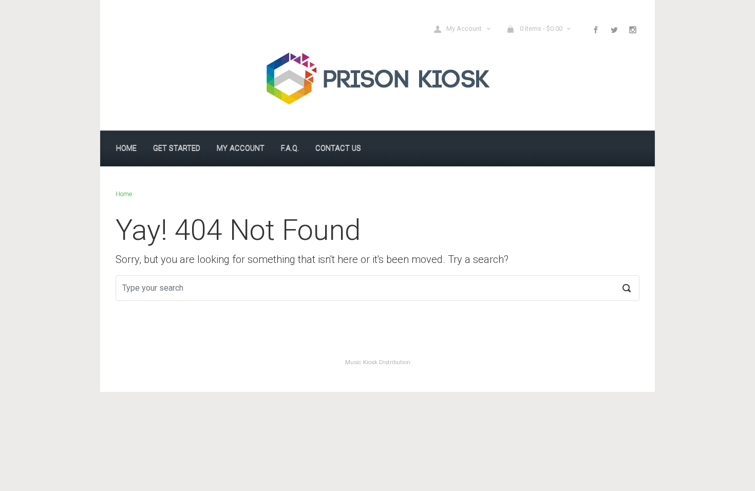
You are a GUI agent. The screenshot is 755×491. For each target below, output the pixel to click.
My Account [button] (464, 28)
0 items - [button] (541, 28)
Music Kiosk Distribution (377, 362)
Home (124, 194)
